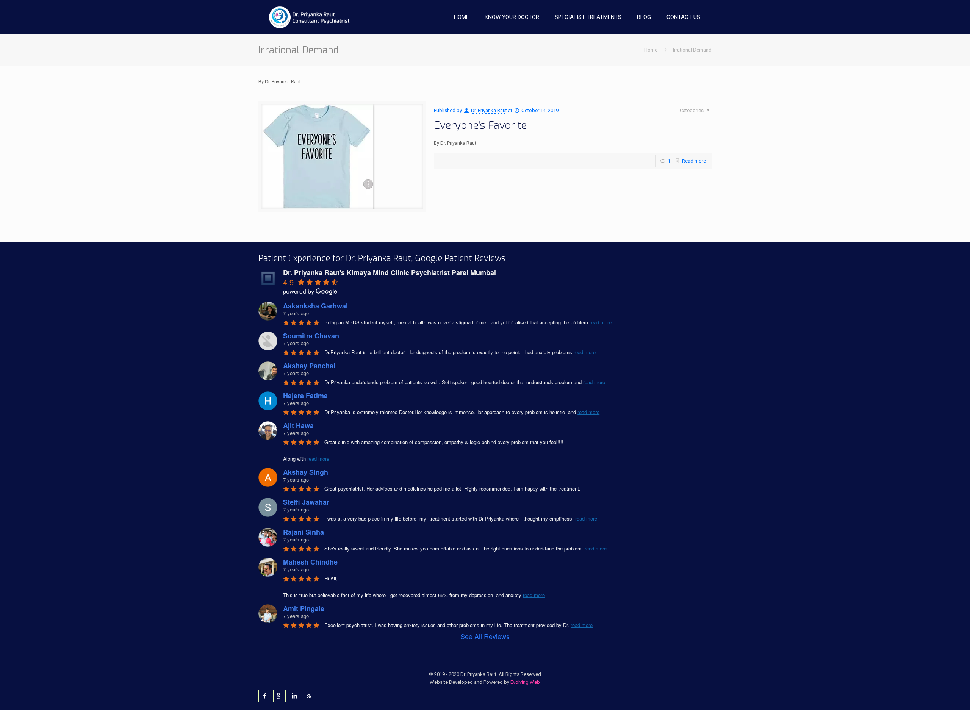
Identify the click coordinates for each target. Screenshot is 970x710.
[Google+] (279, 696)
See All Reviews (485, 636)
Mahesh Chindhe (310, 562)
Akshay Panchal (309, 366)
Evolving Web (525, 682)
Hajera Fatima (305, 395)
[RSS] (309, 696)
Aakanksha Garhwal (315, 306)
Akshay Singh (305, 472)
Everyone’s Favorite (480, 125)
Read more (694, 161)
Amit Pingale (303, 608)
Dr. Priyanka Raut (489, 110)
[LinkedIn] (294, 696)
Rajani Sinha (303, 532)
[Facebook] (265, 696)
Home (650, 50)
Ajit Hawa (298, 425)
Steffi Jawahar (306, 502)
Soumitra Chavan (311, 336)
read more (601, 322)
